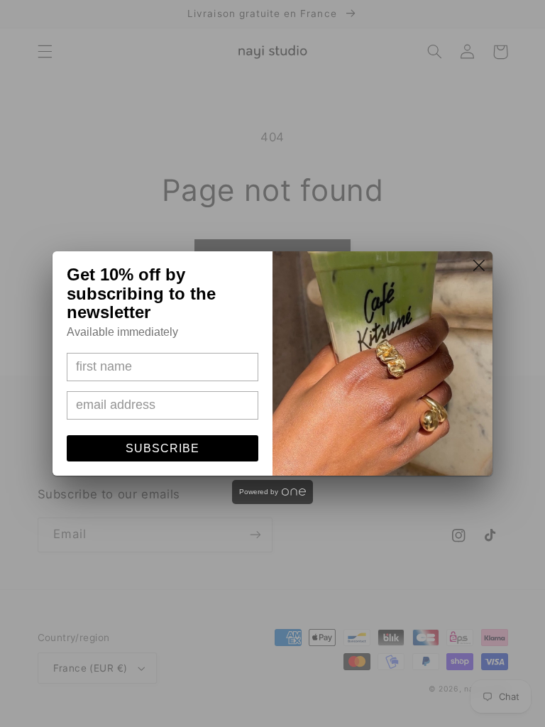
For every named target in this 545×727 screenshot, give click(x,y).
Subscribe (162, 448)
